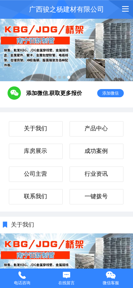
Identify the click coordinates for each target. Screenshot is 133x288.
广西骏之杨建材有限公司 (66, 9)
